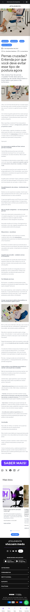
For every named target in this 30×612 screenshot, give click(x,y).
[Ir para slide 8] (19, 530)
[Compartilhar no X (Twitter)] (6, 470)
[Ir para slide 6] (16, 530)
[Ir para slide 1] (10, 530)
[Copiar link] (18, 470)
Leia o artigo (7, 523)
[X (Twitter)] (10, 551)
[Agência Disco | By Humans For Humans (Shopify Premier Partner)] (15, 594)
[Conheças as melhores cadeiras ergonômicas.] (15, 463)
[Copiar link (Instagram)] (14, 470)
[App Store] (9, 562)
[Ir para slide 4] (14, 530)
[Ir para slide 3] (13, 530)
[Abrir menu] (27, 2)
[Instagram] (7, 551)
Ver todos (15, 534)
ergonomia (5, 41)
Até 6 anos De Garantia (13, 2)
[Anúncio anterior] (3, 2)
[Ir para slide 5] (15, 530)
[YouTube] (13, 551)
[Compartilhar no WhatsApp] (2, 470)
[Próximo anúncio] (23, 2)
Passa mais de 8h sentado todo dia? (12, 510)
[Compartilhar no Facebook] (10, 470)
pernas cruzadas (6, 45)
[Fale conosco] (26, 602)
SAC (21, 551)
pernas (22, 41)
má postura (14, 41)
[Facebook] (16, 551)
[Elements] (15, 6)
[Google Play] (20, 562)
